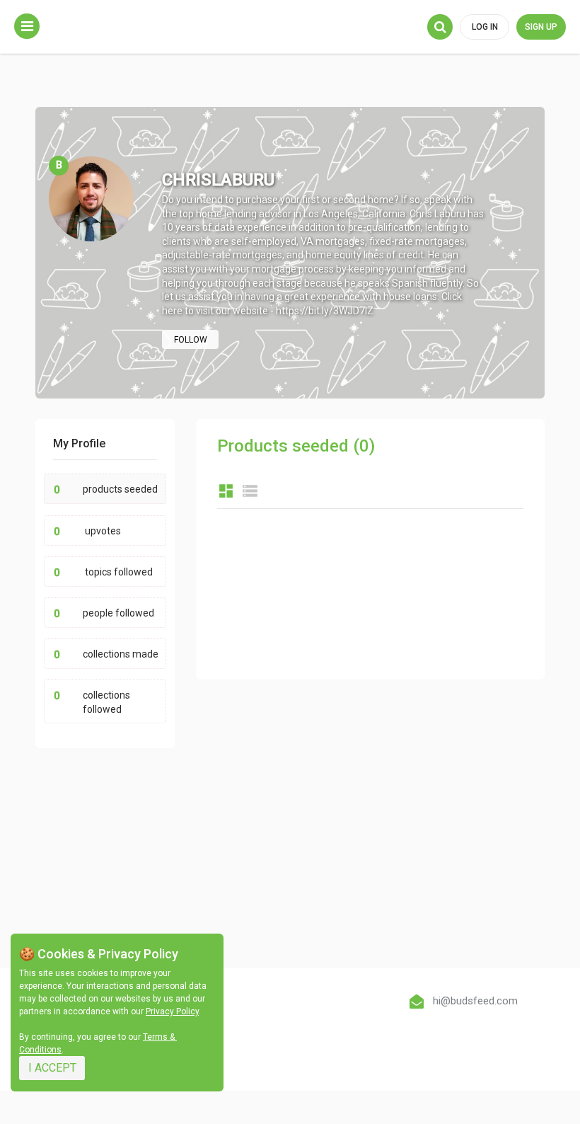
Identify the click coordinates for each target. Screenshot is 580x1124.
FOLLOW (190, 340)
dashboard (226, 491)
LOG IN (485, 27)
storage (250, 491)
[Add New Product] (27, 26)
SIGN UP (541, 27)
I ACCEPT (52, 1067)
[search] (440, 27)
